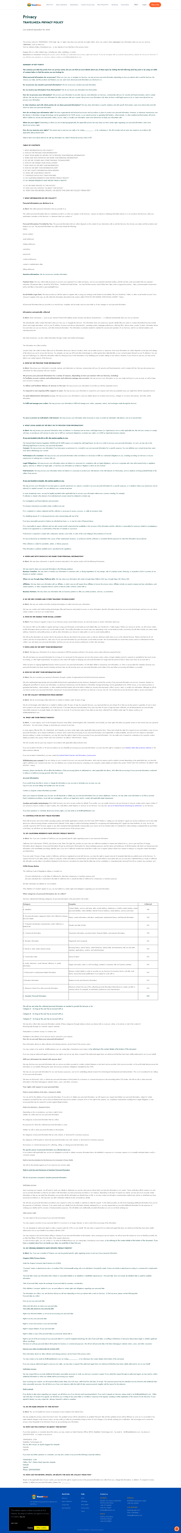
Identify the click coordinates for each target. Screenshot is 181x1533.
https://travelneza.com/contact (77, 1049)
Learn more (14, 1523)
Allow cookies (41, 1528)
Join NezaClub (66, 1508)
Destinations (74, 5)
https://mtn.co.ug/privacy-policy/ (120, 284)
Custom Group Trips (87, 5)
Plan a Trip (155, 5)
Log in (144, 4)
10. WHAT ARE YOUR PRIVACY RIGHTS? (37, 173)
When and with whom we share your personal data (40, 1306)
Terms (83, 1511)
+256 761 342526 (105, 1508)
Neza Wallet (84, 1505)
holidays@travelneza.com (107, 1510)
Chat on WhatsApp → (133, 1513)
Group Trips (65, 1505)
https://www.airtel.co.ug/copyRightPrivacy (45, 287)
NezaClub (114, 5)
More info (22, 1517)
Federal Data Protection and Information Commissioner (77, 755)
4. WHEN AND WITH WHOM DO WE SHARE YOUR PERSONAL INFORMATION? (50, 158)
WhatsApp (84, 1501)
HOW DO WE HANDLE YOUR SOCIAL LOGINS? (101, 297)
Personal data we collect (31, 1296)
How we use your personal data (34, 1301)
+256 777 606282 (105, 1505)
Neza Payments (103, 4)
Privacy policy (85, 1508)
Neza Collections (61, 5)
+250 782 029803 (133, 1503)
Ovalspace (101, 1530)
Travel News (125, 5)
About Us (49, 4)
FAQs (82, 1498)
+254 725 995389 (105, 1521)
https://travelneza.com (43, 47)
